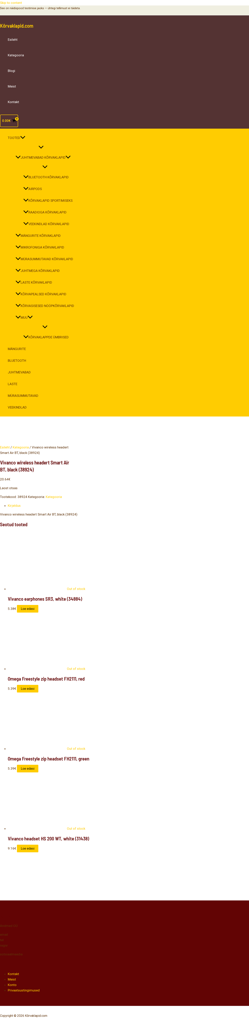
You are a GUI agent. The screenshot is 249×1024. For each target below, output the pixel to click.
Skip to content (11, 3)
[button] (22, 138)
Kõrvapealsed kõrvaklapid (43, 294)
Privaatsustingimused (24, 990)
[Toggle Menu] (41, 147)
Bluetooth (17, 361)
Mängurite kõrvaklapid (41, 236)
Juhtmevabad (19, 372)
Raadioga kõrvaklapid (47, 212)
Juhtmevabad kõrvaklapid (43, 157)
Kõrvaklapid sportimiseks (50, 201)
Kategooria (16, 55)
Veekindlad (17, 407)
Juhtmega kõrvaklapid (40, 271)
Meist (12, 86)
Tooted (14, 138)
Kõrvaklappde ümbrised (48, 337)
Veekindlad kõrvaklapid (48, 224)
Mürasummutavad (23, 396)
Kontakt (13, 102)
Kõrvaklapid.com (16, 26)
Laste (12, 384)
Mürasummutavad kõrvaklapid (47, 259)
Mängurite (17, 349)
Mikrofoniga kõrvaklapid (42, 247)
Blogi (11, 71)
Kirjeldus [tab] (14, 506)
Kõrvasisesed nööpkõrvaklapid (47, 306)
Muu (24, 317)
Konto (12, 985)
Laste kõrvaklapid (36, 282)
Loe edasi (27, 609)
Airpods (35, 189)
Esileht (13, 40)
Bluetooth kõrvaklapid (48, 177)
